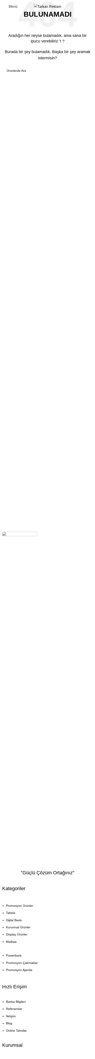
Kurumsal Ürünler (18, 927)
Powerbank (14, 955)
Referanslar (14, 1009)
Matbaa (11, 941)
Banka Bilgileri (16, 1001)
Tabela (10, 913)
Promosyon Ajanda (19, 970)
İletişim (11, 1016)
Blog (9, 1023)
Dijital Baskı (14, 920)
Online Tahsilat (16, 1030)
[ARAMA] (87, 71)
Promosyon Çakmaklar (22, 963)
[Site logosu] (47, 6)
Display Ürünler (16, 934)
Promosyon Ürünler (19, 905)
